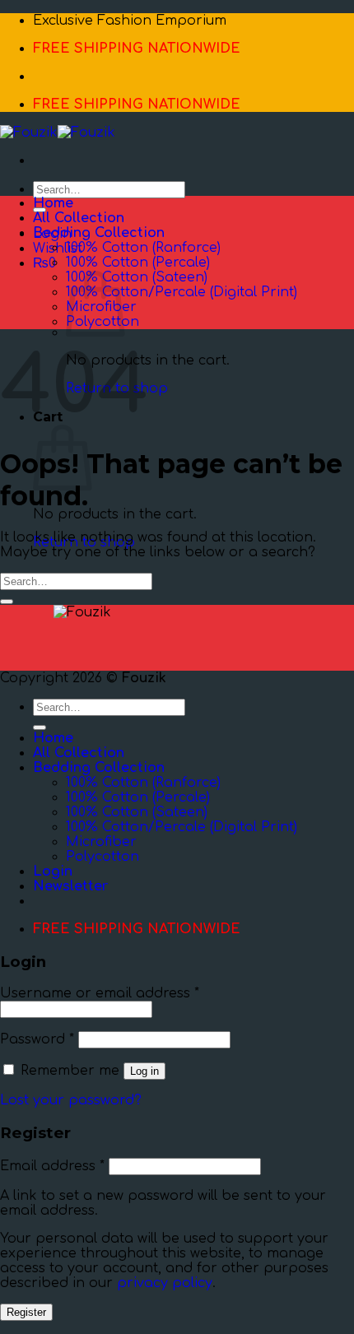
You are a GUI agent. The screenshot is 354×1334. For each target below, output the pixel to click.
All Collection (78, 218)
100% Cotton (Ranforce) (143, 247)
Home (53, 203)
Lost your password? (71, 1100)
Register (26, 1312)
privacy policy (164, 1283)
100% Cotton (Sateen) (136, 277)
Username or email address (99, 993)
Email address (52, 1166)
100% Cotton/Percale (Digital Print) (181, 292)
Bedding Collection (99, 232)
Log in (144, 1071)
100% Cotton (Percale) (138, 262)
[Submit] (6, 601)
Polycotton (102, 856)
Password (37, 1039)
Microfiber (101, 841)
